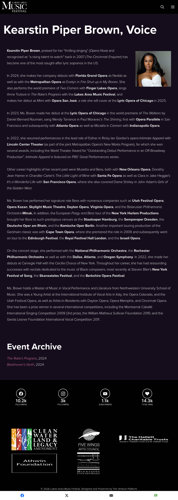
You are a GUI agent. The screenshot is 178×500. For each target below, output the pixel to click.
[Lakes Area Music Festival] (14, 7)
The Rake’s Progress (22, 358)
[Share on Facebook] (22, 495)
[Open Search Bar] (162, 7)
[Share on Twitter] (66, 495)
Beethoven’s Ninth (20, 365)
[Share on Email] (111, 495)
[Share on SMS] (156, 495)
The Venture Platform (125, 488)
